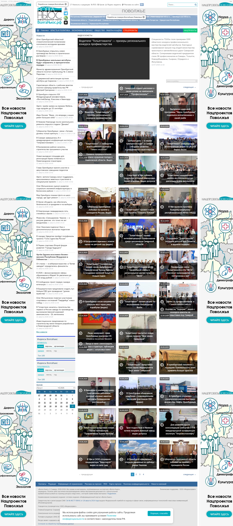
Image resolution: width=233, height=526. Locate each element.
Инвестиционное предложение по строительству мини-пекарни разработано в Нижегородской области (55, 323)
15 (67, 403)
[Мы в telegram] (66, 13)
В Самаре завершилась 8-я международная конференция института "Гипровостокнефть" (54, 140)
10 (39, 403)
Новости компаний (158, 484)
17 (39, 406)
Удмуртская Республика (169, 20)
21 (61, 406)
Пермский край (95, 20)
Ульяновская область (79, 24)
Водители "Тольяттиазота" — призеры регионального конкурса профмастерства (112, 42)
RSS (94, 5)
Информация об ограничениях (70, 484)
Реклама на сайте (131, 5)
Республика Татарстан (149, 20)
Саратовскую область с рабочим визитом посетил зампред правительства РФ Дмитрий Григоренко (54, 87)
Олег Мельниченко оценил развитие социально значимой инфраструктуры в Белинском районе (54, 188)
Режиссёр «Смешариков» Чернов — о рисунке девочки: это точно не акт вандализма (53, 220)
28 (45, 395)
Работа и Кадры (114, 30)
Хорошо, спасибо (159, 513)
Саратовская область (129, 20)
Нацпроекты (190, 30)
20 (56, 406)
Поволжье (133, 11)
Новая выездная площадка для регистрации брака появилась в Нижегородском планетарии (50, 158)
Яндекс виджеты (114, 5)
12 (50, 403)
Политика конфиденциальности (136, 484)
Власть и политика (60, 30)
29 (50, 395)
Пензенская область (79, 20)
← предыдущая (86, 87)
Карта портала (115, 484)
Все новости (41, 332)
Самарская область (111, 20)
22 (67, 406)
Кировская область (101, 17)
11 (45, 403)
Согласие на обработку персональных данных (56, 524)
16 (72, 403)
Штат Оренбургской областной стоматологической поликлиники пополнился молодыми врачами (50, 41)
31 (61, 395)
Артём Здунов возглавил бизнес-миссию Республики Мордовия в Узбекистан (52, 256)
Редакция (52, 484)
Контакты (42, 484)
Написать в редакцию (81, 5)
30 (56, 395)
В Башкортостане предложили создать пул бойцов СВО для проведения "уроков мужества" (55, 291)
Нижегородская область (160, 17)
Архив (101, 5)
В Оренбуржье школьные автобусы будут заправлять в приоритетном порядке (53, 62)
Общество (100, 30)
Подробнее (111, 494)
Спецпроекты (130, 30)
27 (39, 395)
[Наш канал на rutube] (66, 18)
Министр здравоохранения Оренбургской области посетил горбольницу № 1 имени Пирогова (54, 71)
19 (50, 406)
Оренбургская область (181, 17)
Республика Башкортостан (81, 17)
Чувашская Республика (99, 24)
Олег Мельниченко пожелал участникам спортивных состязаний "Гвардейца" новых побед (55, 300)
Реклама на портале (93, 484)
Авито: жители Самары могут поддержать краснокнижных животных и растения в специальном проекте (54, 179)
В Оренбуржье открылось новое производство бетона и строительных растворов (53, 53)
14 (61, 403)
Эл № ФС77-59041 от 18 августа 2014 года (82, 501)
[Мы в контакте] (66, 9)
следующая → (189, 87)
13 (56, 403)
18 (45, 406)
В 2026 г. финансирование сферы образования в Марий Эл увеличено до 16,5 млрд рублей (53, 275)
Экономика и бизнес (82, 30)
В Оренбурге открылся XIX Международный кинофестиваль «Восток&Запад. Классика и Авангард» (53, 96)
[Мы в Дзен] (66, 22)
